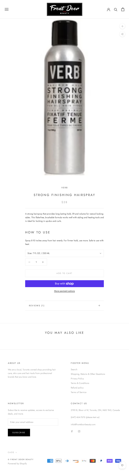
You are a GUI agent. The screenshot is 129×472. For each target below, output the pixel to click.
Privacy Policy (77, 378)
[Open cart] (122, 9)
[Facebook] (72, 431)
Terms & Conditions (80, 383)
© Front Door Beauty (21, 459)
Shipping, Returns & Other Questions (88, 374)
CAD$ (11, 452)
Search (74, 369)
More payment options (64, 290)
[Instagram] (79, 431)
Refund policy (77, 387)
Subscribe (18, 432)
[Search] (115, 9)
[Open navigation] (6, 9)
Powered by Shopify (17, 463)
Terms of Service (78, 392)
